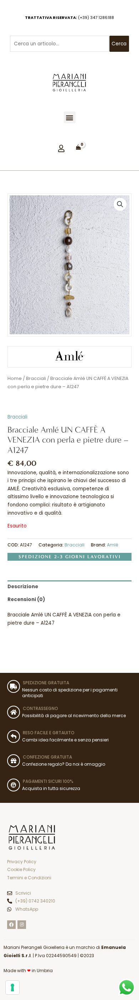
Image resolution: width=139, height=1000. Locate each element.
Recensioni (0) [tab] (26, 599)
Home (14, 378)
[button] (70, 117)
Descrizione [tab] (22, 586)
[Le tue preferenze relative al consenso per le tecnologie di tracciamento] (12, 987)
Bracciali (36, 378)
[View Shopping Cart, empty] (78, 147)
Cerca (119, 43)
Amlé (112, 545)
